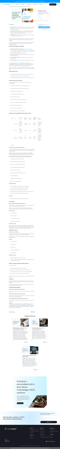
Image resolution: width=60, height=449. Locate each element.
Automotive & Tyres (42, 435)
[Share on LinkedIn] (32, 312)
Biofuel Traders (42, 431)
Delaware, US (7, 440)
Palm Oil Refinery (42, 429)
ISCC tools (23, 257)
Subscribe (48, 422)
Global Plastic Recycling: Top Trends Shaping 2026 (29, 356)
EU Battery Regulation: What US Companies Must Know (38, 328)
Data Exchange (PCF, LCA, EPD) (34, 431)
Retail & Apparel (42, 434)
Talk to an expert (20, 403)
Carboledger (11, 149)
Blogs (30, 436)
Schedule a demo (53, 4)
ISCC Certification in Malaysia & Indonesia (54, 431)
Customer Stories (32, 438)
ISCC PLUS (18, 62)
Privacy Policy (32, 445)
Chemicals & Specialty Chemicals (44, 437)
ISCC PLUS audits (30, 154)
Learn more (42, 1)
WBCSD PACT (32, 432)
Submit (44, 27)
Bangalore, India (7, 441)
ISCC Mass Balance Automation (34, 429)
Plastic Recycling (42, 432)
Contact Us (51, 437)
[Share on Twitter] (34, 312)
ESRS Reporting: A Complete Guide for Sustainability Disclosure (20, 328)
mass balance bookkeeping (30, 68)
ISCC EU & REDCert (52, 429)
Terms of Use (37, 445)
